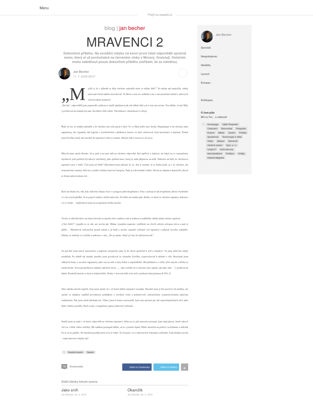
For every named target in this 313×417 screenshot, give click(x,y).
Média (221, 132)
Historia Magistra (215, 157)
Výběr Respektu (230, 124)
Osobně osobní (75, 352)
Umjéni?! (211, 149)
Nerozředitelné (214, 153)
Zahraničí (232, 140)
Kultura (210, 132)
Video (210, 140)
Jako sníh (69, 390)
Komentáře (73, 366)
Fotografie (241, 128)
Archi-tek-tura (226, 149)
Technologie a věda (232, 136)
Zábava (220, 140)
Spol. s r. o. (231, 145)
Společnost (212, 136)
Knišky (241, 153)
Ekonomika (226, 128)
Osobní (90, 352)
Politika (242, 132)
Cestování (212, 128)
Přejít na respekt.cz (160, 15)
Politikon (230, 153)
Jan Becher (132, 28)
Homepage (212, 124)
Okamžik (135, 390)
